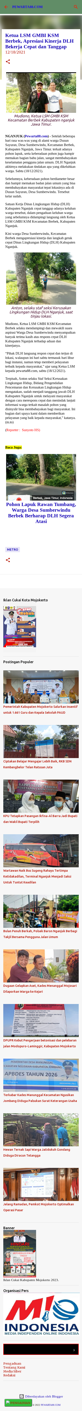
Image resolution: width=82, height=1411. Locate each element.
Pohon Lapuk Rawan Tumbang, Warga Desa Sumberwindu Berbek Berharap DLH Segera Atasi (41, 513)
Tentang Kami (14, 1367)
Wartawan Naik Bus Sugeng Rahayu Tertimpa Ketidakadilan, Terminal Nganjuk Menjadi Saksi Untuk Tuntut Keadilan (37, 876)
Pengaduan (12, 1364)
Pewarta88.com (36, 136)
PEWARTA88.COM (27, 7)
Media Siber (12, 1371)
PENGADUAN (20, 1403)
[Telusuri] (76, 7)
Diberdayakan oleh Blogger (43, 1396)
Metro (12, 549)
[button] (7, 62)
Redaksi (9, 1375)
